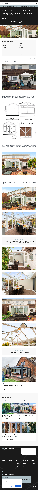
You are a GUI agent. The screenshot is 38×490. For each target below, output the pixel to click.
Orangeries (3, 460)
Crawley (24, 463)
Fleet (24, 464)
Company (17, 457)
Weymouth (32, 464)
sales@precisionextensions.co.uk (9, 474)
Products (3, 457)
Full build (10, 458)
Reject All (12, 486)
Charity (17, 466)
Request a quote (18, 458)
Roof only (10, 460)
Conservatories (4, 458)
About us (17, 463)
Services (10, 457)
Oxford (24, 466)
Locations (24, 457)
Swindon (32, 461)
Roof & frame (11, 461)
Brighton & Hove (25, 460)
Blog (16, 460)
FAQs (17, 461)
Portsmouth (32, 458)
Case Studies (7, 10)
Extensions (3, 461)
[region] (12, 483)
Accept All (18, 486)
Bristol (24, 461)
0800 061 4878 (6, 471)
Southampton (33, 460)
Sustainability (18, 464)
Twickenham (33, 463)
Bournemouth (25, 458)
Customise (6, 486)
